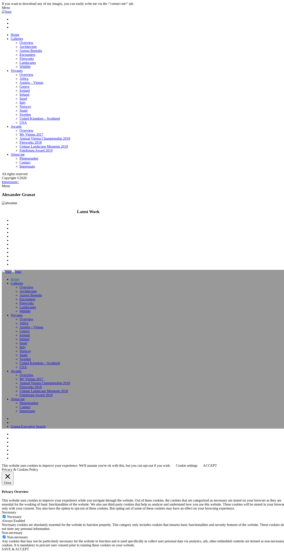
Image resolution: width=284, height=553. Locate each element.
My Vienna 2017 (31, 134)
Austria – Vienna (31, 82)
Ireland (24, 94)
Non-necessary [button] (12, 533)
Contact (25, 162)
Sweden (25, 114)
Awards (16, 126)
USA (23, 122)
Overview (27, 43)
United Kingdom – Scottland (40, 118)
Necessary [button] (9, 512)
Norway (25, 106)
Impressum (27, 166)
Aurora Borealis (31, 51)
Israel (23, 98)
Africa (24, 78)
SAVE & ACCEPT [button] (15, 549)
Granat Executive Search (28, 426)
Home (15, 35)
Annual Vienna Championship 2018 (45, 138)
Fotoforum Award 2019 (36, 150)
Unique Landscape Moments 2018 (44, 146)
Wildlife (25, 67)
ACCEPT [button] (210, 465)
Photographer (29, 158)
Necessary (14, 517)
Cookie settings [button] (186, 465)
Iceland (25, 90)
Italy (23, 102)
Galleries (17, 39)
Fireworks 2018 (31, 142)
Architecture (28, 47)
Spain (24, 110)
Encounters (27, 55)
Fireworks (27, 59)
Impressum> (10, 182)
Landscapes (28, 63)
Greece (25, 86)
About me (18, 154)
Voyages (17, 71)
